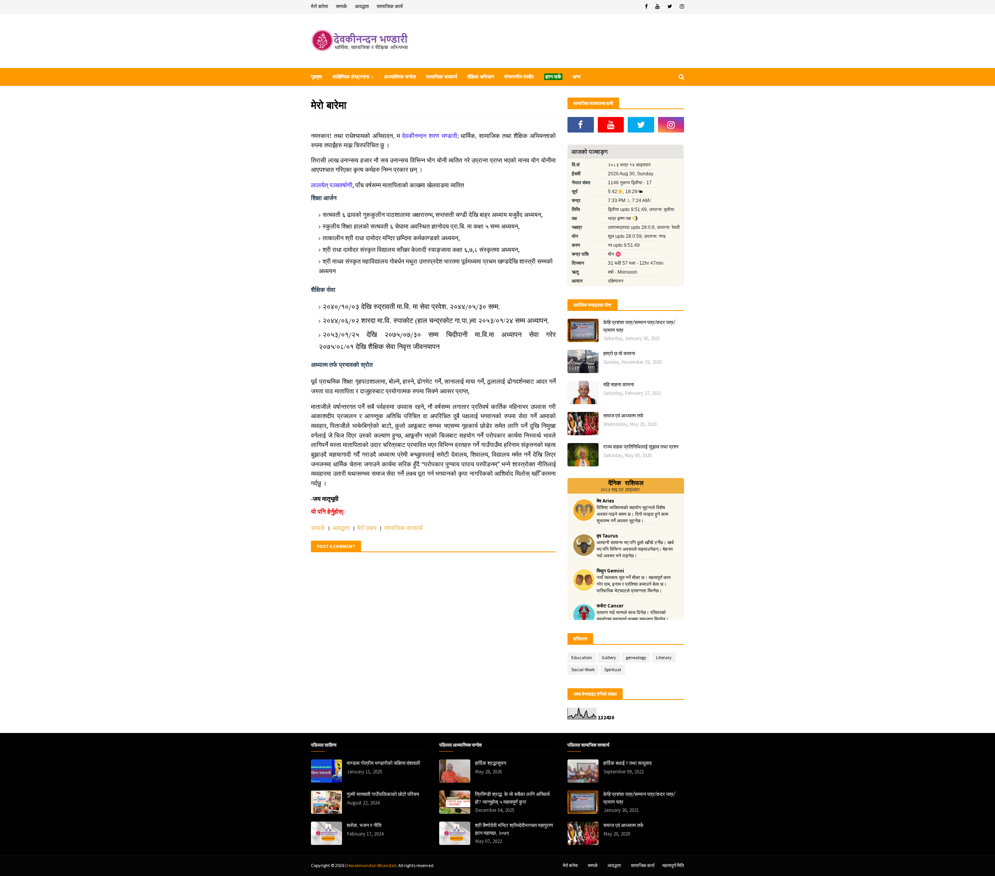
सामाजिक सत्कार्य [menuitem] (441, 76)
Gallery (609, 657)
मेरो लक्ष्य (367, 528)
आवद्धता (362, 6)
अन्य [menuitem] (576, 76)
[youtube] (657, 6)
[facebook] (646, 6)
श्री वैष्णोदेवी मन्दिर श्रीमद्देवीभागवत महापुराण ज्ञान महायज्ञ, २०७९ (514, 829)
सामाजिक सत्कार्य (403, 528)
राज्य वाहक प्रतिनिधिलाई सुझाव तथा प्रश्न (640, 446)
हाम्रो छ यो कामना (619, 353)
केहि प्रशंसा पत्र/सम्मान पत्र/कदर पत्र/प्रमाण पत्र (639, 326)
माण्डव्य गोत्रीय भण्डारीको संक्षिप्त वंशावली (383, 763)
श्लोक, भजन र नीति (364, 825)
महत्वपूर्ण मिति (673, 865)
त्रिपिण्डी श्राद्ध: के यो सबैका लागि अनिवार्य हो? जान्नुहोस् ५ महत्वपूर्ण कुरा (512, 798)
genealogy (636, 657)
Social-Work (583, 669)
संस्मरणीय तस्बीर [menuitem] (519, 76)
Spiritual (612, 669)
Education (581, 657)
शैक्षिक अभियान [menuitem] (480, 76)
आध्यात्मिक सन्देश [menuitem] (400, 76)
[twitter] (669, 6)
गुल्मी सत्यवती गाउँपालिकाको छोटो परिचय (383, 794)
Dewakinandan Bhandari (370, 865)
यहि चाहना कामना (618, 384)
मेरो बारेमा (319, 6)
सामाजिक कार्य (390, 6)
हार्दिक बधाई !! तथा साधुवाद (627, 763)
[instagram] (681, 6)
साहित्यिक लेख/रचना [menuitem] (350, 76)
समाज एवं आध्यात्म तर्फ (623, 415)
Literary (664, 657)
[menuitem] (553, 77)
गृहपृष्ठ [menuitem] (316, 76)
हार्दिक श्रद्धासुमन (490, 763)
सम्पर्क (341, 6)
